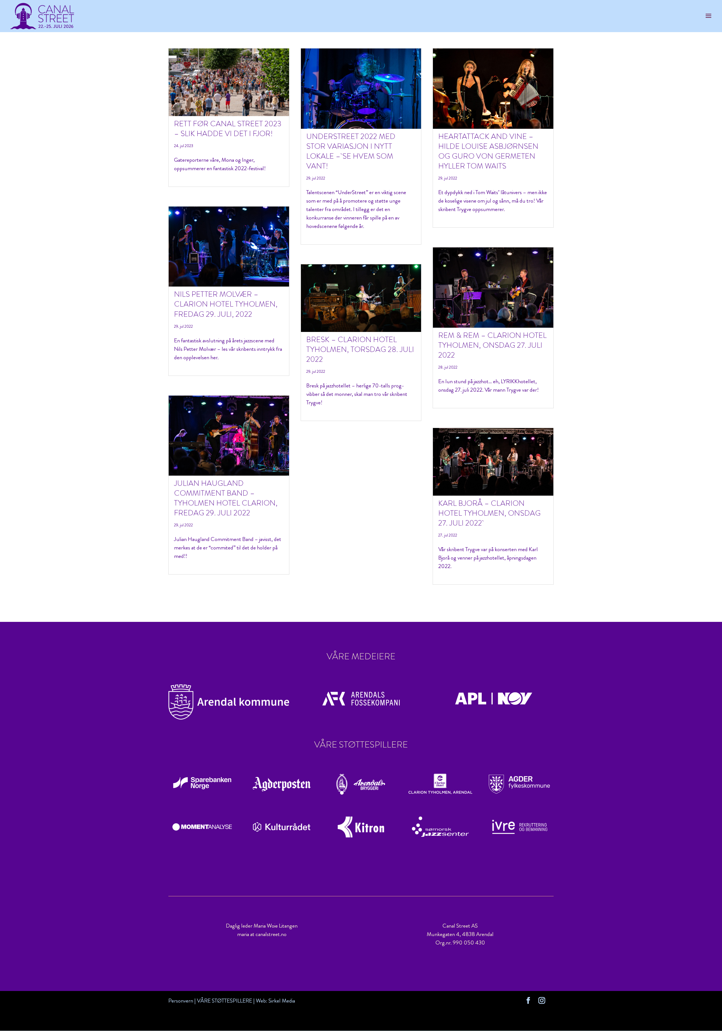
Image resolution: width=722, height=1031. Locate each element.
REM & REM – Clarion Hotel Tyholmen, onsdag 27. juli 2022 (492, 345)
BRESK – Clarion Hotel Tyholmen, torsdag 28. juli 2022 (360, 349)
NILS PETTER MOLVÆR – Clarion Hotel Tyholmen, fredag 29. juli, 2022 (226, 304)
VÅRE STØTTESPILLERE (224, 1001)
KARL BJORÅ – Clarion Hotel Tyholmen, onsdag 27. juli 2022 (489, 513)
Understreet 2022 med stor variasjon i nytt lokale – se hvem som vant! (350, 151)
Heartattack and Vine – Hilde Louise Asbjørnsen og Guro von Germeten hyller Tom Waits (488, 151)
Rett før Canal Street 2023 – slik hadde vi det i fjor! (227, 128)
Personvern (180, 1001)
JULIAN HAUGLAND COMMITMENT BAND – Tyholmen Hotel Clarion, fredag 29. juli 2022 (226, 498)
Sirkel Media (281, 1001)
